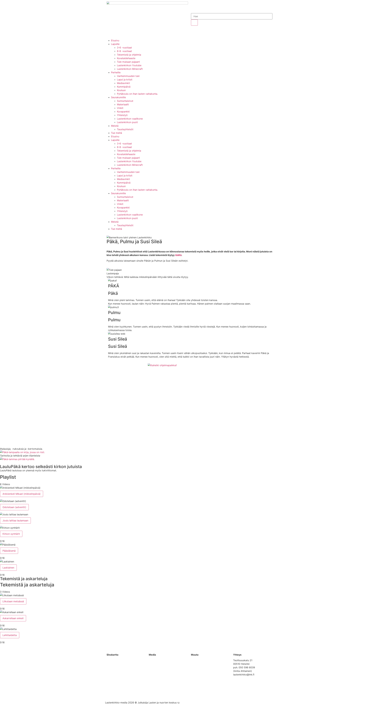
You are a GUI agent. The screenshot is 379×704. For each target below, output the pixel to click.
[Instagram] (125, 693)
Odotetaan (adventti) (14, 507)
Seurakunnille (118, 97)
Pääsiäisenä (9, 550)
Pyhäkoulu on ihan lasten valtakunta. (137, 93)
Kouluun (121, 90)
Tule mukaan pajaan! (128, 61)
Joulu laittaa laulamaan (15, 520)
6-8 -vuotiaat (124, 51)
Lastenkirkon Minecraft (130, 68)
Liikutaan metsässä (13, 601)
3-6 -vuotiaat (124, 47)
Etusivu (115, 40)
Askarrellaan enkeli (13, 618)
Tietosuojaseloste (201, 673)
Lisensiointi (197, 666)
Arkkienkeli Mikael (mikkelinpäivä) (22, 493)
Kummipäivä (123, 86)
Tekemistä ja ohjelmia (129, 54)
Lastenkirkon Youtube (129, 65)
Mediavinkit (123, 83)
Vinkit (120, 107)
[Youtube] (117, 693)
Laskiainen (8, 567)
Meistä (114, 125)
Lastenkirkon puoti (127, 122)
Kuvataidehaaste (126, 58)
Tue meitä (116, 132)
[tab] (189, 491)
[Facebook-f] (109, 693)
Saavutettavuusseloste (203, 669)
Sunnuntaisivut (125, 100)
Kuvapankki (123, 111)
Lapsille (115, 44)
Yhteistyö (122, 115)
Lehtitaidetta (10, 635)
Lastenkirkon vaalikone (130, 118)
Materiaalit (123, 104)
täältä (178, 255)
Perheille (116, 72)
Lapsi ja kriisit (124, 79)
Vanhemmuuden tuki (128, 76)
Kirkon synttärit (11, 533)
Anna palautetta (200, 660)
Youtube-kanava (158, 660)
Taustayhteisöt (125, 129)
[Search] (194, 22)
